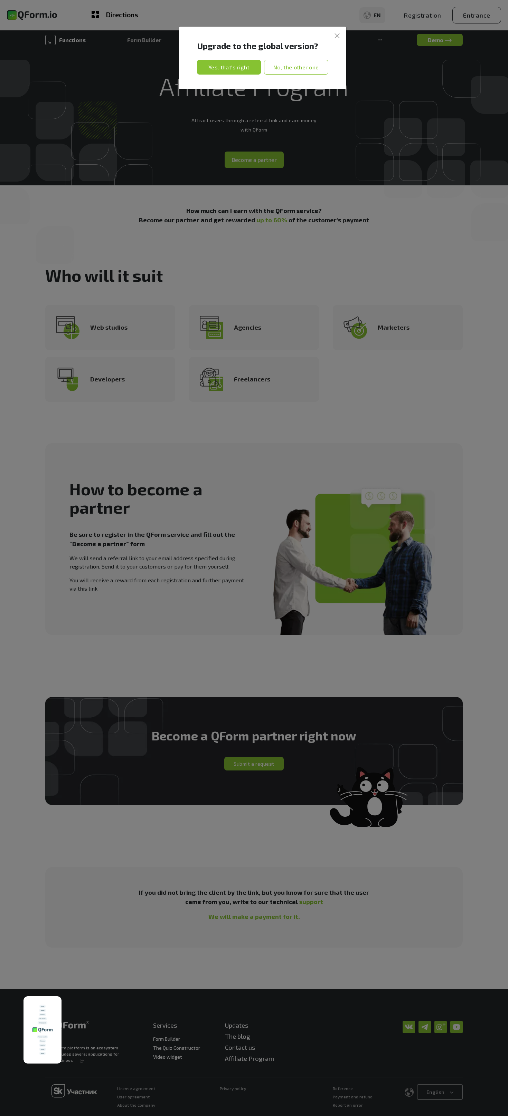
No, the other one (296, 67)
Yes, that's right (228, 67)
